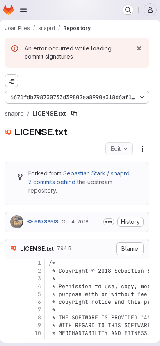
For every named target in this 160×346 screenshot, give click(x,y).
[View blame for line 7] (12, 310)
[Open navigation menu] (23, 9)
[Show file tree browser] (11, 80)
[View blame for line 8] (12, 317)
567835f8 (45, 222)
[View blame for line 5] (12, 294)
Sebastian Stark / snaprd (96, 173)
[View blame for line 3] (12, 278)
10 (37, 333)
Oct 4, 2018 (75, 222)
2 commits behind (51, 181)
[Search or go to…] (128, 10)
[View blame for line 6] (12, 302)
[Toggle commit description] (108, 221)
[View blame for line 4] (12, 286)
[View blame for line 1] (12, 263)
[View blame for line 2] (12, 271)
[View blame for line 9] (12, 325)
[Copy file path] (74, 113)
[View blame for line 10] (12, 333)
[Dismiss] (139, 48)
